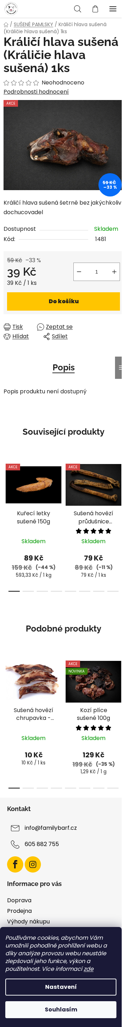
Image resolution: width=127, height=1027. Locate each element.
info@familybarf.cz (51, 828)
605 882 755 (42, 844)
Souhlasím (61, 1009)
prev (7, 489)
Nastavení (61, 987)
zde (88, 969)
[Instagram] (33, 864)
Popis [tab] (64, 367)
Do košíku (64, 301)
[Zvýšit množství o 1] (114, 272)
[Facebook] (15, 864)
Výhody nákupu (28, 921)
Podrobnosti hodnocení (36, 92)
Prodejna (19, 911)
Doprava (19, 900)
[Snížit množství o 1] (79, 272)
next (119, 489)
